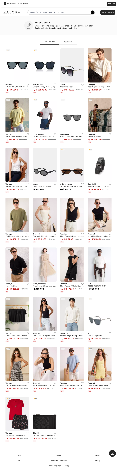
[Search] (92, 12)
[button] (58, 3)
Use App (111, 4)
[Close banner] (2, 4)
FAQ (19, 461)
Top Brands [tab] (68, 42)
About (58, 455)
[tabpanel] (58, 245)
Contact (20, 455)
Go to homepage (108, 12)
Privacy (97, 461)
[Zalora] (12, 12)
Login (97, 455)
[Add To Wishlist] (27, 84)
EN (63, 466)
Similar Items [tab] (50, 42)
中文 (67, 466)
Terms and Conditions (58, 461)
